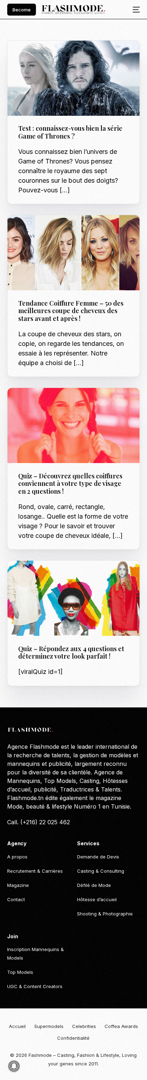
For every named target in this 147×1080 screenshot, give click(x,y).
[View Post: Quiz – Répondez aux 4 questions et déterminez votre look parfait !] (73, 598)
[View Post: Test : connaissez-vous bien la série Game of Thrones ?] (73, 78)
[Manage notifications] (14, 1066)
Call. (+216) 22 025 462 (38, 822)
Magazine (32, 231)
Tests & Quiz (35, 56)
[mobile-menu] (134, 9)
